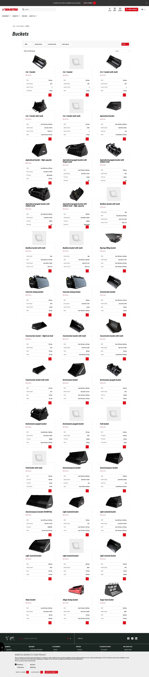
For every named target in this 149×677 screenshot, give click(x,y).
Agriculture (9, 649)
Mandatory (20, 664)
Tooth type (66, 177)
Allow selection (35, 672)
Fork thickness (104, 442)
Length (102, 266)
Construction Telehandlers (36, 649)
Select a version (88, 3)
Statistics (32, 664)
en (68, 638)
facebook (128, 638)
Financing (79, 649)
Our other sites (127, 646)
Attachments (56, 646)
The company (104, 649)
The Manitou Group (105, 646)
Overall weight (29, 90)
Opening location (29, 307)
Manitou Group (127, 649)
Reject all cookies (20, 672)
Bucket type (103, 131)
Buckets (55, 649)
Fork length (103, 435)
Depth (65, 90)
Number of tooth (29, 87)
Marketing (33, 667)
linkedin (135, 638)
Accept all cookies (50, 672)
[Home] (10, 9)
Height (102, 263)
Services (78, 646)
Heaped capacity (29, 83)
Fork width (103, 439)
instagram (131, 638)
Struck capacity (29, 303)
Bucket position (104, 212)
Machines (31, 646)
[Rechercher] (22, 9)
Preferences (20, 667)
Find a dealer (132, 9)
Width (27, 80)
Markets (7, 646)
